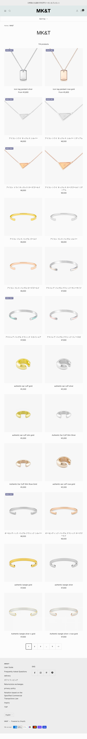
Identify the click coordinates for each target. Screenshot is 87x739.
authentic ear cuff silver (63, 386)
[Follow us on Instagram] (41, 673)
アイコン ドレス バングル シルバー (63, 239)
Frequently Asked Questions (15, 671)
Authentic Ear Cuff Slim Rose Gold (23, 484)
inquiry (7, 703)
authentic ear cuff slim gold (23, 435)
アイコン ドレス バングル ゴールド (23, 239)
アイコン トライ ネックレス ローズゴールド (23, 187)
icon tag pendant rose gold (64, 89)
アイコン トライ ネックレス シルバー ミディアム (64, 138)
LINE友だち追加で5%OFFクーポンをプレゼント (44, 3)
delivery (7, 676)
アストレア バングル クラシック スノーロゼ (64, 337)
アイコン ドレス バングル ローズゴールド (23, 288)
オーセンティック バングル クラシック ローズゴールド (63, 534)
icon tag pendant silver (23, 89)
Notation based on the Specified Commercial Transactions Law (13, 695)
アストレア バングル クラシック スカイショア (23, 337)
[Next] (58, 646)
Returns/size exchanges (13, 684)
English (8, 715)
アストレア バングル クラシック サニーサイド (64, 288)
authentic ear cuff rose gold (64, 484)
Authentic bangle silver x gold (23, 634)
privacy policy (10, 688)
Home (6, 25)
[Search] (10, 11)
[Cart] (82, 11)
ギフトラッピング (11, 680)
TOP (6, 707)
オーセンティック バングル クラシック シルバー (23, 533)
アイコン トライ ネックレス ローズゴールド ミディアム (64, 188)
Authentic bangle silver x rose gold (64, 634)
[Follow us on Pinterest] (46, 673)
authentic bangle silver (64, 585)
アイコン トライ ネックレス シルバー (23, 138)
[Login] (77, 11)
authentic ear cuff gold (23, 386)
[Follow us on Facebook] (35, 673)
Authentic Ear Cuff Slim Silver (64, 435)
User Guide (8, 667)
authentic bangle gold (23, 585)
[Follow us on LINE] (52, 673)
